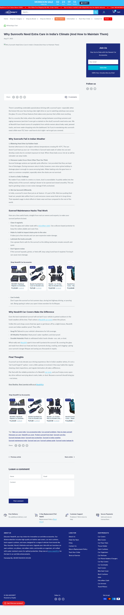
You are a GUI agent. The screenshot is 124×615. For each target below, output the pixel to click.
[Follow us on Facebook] (87, 88)
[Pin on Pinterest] (17, 97)
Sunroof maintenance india (18, 440)
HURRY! (85, 3)
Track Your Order (84, 19)
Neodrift (24, 342)
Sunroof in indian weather (52, 437)
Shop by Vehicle (45, 19)
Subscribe (103, 67)
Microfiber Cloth (103, 580)
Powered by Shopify (10, 598)
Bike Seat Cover (103, 571)
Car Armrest (102, 583)
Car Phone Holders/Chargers (108, 558)
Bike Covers (102, 540)
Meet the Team (74, 540)
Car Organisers (103, 552)
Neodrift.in (40, 384)
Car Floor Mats (103, 543)
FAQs (71, 543)
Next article (69, 457)
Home (6, 19)
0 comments (73, 97)
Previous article (16, 457)
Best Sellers (59, 19)
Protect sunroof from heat (44, 435)
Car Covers (101, 536)
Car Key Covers (103, 561)
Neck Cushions (103, 549)
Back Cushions (103, 574)
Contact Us (98, 19)
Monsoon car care (15, 435)
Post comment (18, 501)
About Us (72, 536)
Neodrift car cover (46, 320)
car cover (48, 372)
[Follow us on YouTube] (95, 88)
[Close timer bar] (122, 3)
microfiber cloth (44, 226)
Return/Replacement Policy (78, 549)
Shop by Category (16, 19)
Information (71, 19)
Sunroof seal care (34, 440)
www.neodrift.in (53, 551)
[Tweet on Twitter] (21, 97)
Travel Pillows (102, 586)
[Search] (95, 12)
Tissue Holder (102, 546)
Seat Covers (102, 568)
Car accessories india (34, 432)
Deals (107, 19)
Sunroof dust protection (34, 437)
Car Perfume (102, 555)
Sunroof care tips (59, 435)
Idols (99, 577)
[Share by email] (24, 97)
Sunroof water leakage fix (64, 440)
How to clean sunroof (64, 432)
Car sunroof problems (49, 432)
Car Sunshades (103, 565)
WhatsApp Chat (12, 25)
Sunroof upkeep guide (47, 440)
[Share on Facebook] (13, 97)
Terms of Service (74, 555)
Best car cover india (19, 432)
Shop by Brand (31, 19)
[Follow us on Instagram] (91, 88)
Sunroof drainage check (17, 437)
